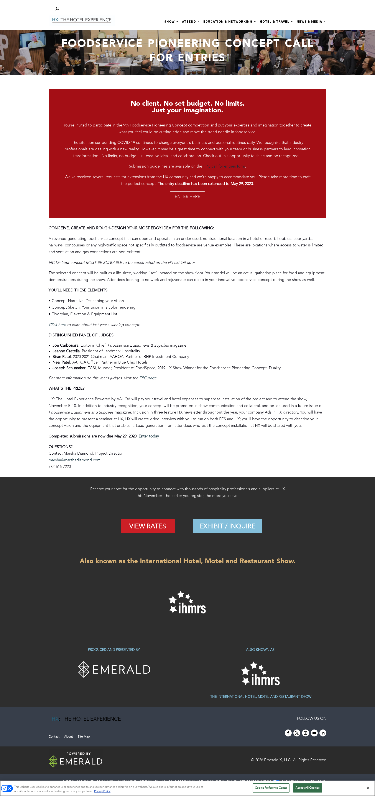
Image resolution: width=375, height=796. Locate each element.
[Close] (368, 788)
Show (169, 21)
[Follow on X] (296, 733)
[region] (187, 602)
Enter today (148, 436)
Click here (57, 325)
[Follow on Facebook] (288, 733)
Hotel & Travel (274, 21)
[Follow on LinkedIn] (322, 733)
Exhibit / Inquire (227, 526)
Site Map (84, 736)
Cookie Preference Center (271, 787)
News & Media (309, 21)
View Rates (147, 526)
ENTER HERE (187, 197)
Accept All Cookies (307, 787)
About (68, 736)
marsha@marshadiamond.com (74, 460)
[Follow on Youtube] (314, 733)
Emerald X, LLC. (278, 760)
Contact (54, 736)
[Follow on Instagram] (305, 733)
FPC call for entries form (224, 166)
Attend (189, 21)
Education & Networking (227, 21)
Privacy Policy (102, 791)
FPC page (147, 378)
